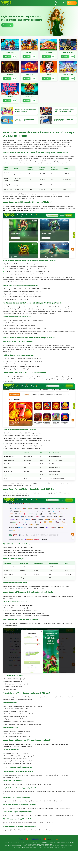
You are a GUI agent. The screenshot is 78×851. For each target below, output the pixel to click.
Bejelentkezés (60, 3)
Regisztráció (71, 3)
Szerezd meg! (7, 25)
